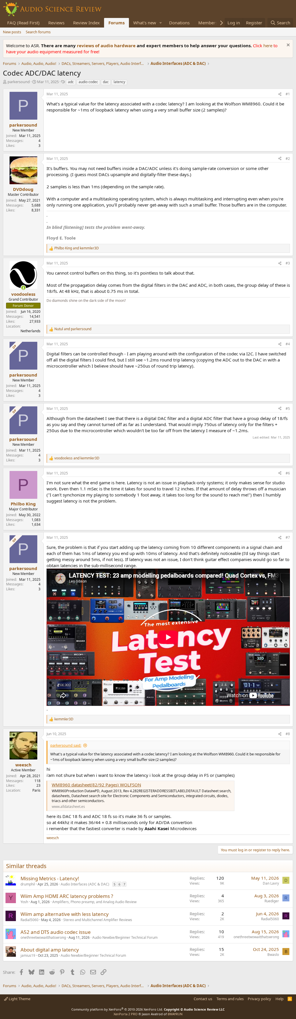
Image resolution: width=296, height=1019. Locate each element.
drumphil (28, 884)
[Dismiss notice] (287, 46)
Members (207, 22)
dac (106, 81)
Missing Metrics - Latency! (50, 878)
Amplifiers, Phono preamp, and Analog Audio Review (94, 901)
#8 (288, 733)
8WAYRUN (175, 1014)
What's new (144, 22)
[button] (161, 23)
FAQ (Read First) (23, 22)
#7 (288, 537)
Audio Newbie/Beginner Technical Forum (125, 937)
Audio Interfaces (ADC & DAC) (85, 884)
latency (119, 81)
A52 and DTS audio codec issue (56, 932)
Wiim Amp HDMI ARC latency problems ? (67, 896)
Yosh (24, 901)
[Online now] (23, 288)
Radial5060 (29, 919)
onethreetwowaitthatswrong (43, 937)
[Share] (280, 94)
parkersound (19, 81)
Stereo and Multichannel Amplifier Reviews (97, 919)
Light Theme (19, 998)
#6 (288, 473)
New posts (12, 31)
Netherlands (30, 330)
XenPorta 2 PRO (126, 1014)
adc (71, 81)
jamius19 (28, 955)
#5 (288, 408)
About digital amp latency (50, 949)
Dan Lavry (271, 883)
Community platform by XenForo (117, 1009)
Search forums (38, 31)
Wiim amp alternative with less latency (65, 914)
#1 (288, 94)
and (76, 248)
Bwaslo (273, 954)
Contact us (203, 998)
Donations (179, 22)
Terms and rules (230, 998)
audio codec (88, 81)
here (268, 45)
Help (279, 998)
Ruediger (271, 901)
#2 (288, 158)
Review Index (86, 22)
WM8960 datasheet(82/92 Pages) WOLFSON (96, 785)
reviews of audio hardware (107, 45)
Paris (36, 790)
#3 (288, 263)
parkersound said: (65, 745)
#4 (288, 344)
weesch (53, 837)
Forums (116, 22)
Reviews (56, 22)
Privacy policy (259, 998)
